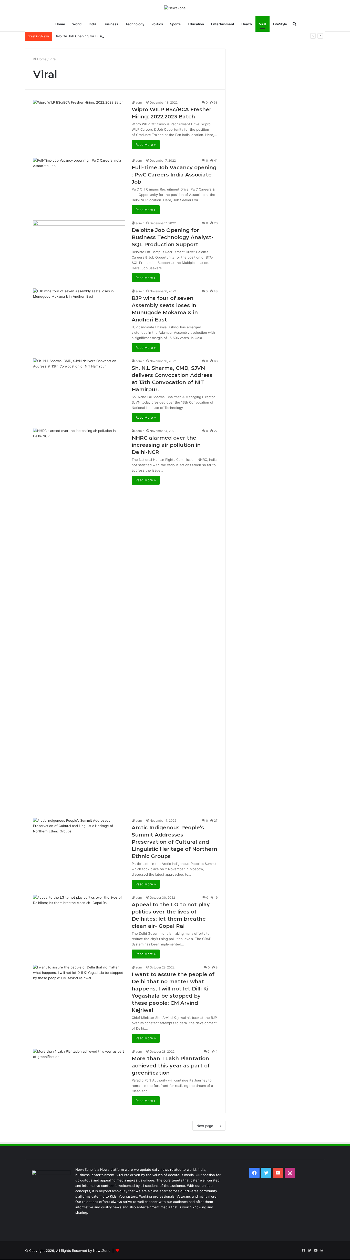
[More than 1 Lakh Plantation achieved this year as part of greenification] (79, 1075)
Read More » (146, 144)
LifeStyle (280, 24)
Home (60, 24)
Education (196, 24)
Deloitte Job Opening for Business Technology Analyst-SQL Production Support (118, 36)
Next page (205, 1126)
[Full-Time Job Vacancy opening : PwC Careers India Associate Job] (79, 184)
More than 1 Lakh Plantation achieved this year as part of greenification (171, 1065)
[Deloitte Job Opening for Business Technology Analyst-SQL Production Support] (79, 246)
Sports (175, 24)
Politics (157, 24)
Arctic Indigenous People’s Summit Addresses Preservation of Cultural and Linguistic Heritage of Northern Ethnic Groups (174, 841)
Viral (262, 24)
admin (140, 102)
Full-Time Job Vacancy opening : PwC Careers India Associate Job (174, 174)
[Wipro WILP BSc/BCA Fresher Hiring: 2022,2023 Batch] (79, 126)
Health (246, 24)
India (92, 24)
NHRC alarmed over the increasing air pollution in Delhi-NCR (166, 445)
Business (111, 24)
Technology (134, 24)
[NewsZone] (175, 8)
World (76, 24)
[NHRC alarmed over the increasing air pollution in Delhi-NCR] (79, 620)
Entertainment (222, 24)
